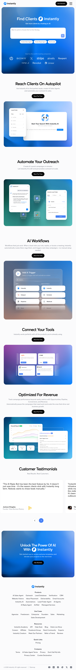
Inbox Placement (32, 599)
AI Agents (57, 602)
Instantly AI (19, 602)
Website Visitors (18, 599)
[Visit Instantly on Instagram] (71, 667)
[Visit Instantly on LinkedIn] (53, 667)
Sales (52, 614)
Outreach (29, 595)
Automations (30, 602)
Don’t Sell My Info (54, 652)
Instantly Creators (19, 633)
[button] (70, 3)
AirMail (36, 605)
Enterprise (35, 614)
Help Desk (38, 627)
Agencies (15, 614)
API (31, 627)
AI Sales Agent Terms (30, 652)
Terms (18, 652)
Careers (15, 630)
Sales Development (38, 617)
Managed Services (48, 605)
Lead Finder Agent (44, 602)
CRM (61, 595)
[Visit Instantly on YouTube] (49, 667)
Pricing (38, 643)
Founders (44, 614)
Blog (46, 627)
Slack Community (49, 630)
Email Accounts (58, 599)
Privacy (42, 652)
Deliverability (45, 599)
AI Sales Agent (18, 595)
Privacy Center (29, 655)
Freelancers (25, 614)
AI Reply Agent (26, 605)
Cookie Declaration (44, 655)
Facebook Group (34, 630)
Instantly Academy (21, 627)
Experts (61, 630)
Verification (53, 595)
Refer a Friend (50, 633)
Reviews (60, 633)
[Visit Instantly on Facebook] (58, 667)
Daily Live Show (56, 627)
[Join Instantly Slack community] (62, 667)
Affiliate (23, 630)
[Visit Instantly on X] (67, 667)
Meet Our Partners (35, 633)
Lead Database (41, 595)
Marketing (60, 614)
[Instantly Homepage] (10, 3)
